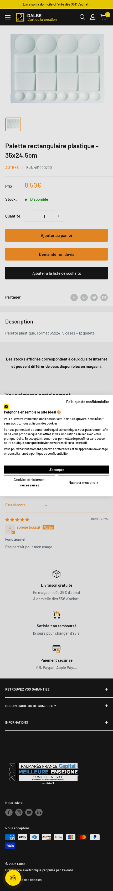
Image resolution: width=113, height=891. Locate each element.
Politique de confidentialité (87, 401)
